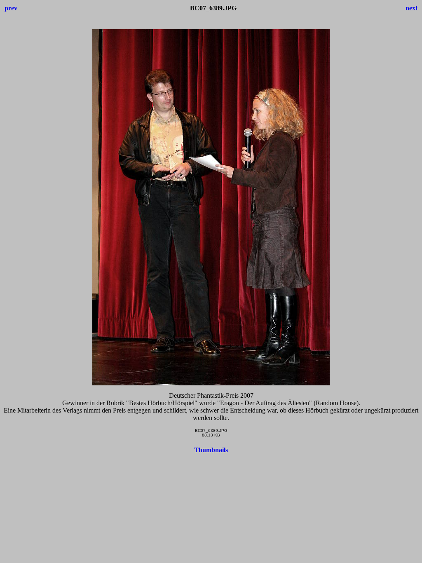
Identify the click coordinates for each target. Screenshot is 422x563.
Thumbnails (211, 449)
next (411, 8)
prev (11, 8)
